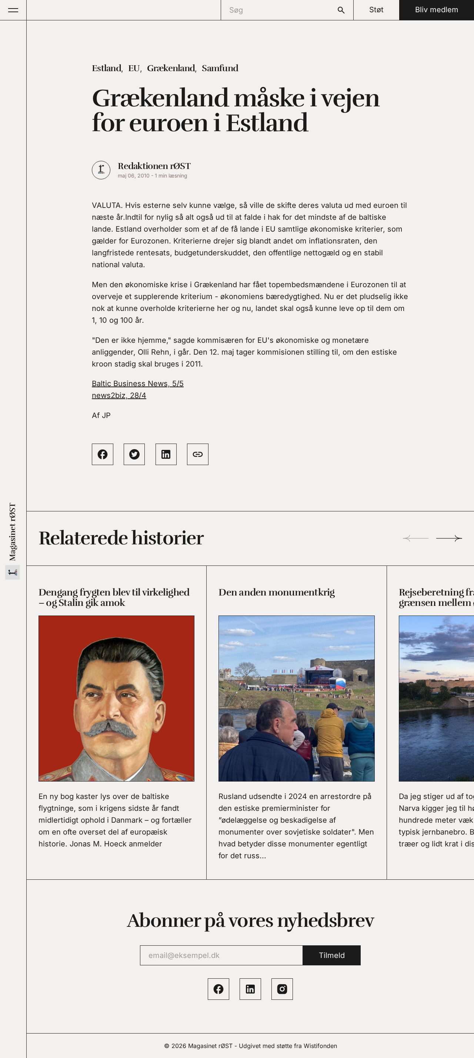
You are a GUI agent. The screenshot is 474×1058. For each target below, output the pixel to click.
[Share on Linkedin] (166, 454)
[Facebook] (218, 989)
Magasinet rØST (210, 1045)
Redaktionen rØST (154, 166)
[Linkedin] (250, 989)
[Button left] (415, 538)
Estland (106, 68)
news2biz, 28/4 (119, 395)
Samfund (220, 68)
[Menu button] (13, 10)
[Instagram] (282, 989)
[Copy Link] (197, 454)
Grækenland (171, 68)
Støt (376, 9)
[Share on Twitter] (134, 454)
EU (134, 68)
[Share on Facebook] (102, 454)
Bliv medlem (436, 9)
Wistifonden (320, 1045)
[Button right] (449, 538)
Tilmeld (332, 955)
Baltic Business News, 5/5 (138, 383)
